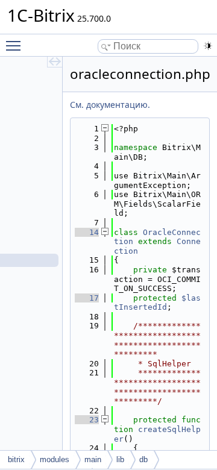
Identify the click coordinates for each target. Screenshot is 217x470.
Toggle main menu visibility (16, 45)
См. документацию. (110, 104)
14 (87, 232)
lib (120, 459)
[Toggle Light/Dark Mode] (208, 46)
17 (87, 297)
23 (87, 419)
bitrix (16, 459)
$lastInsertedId (157, 302)
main (92, 459)
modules (54, 459)
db (143, 459)
